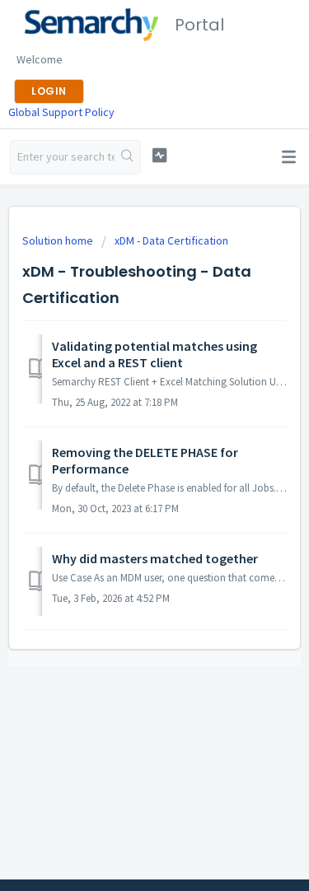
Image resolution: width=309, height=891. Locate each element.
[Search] (127, 157)
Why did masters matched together (155, 558)
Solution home (59, 240)
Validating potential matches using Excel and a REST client (154, 354)
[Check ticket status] (159, 155)
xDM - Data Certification (171, 240)
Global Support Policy (61, 112)
